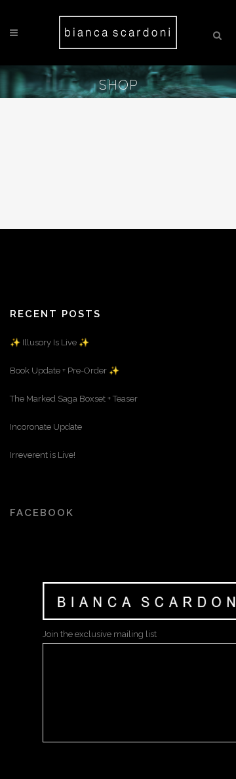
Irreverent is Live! (42, 455)
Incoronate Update (46, 427)
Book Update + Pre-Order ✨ (64, 370)
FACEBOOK (42, 513)
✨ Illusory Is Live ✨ (49, 342)
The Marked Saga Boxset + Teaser (74, 399)
